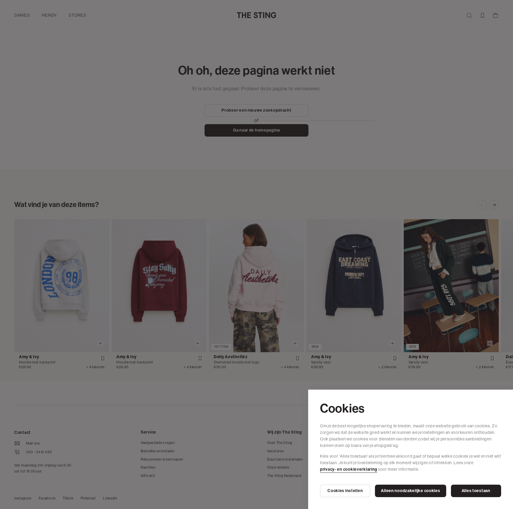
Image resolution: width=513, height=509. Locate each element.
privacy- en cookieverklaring (348, 469)
